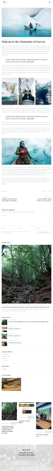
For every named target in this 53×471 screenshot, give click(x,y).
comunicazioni (5, 354)
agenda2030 (31, 415)
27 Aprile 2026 (12, 326)
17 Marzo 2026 (39, 432)
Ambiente (30, 416)
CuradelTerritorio (27, 305)
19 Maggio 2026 (5, 305)
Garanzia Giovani (6, 356)
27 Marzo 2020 (5, 39)
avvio (33, 417)
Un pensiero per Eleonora (14, 342)
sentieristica (42, 305)
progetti (4, 358)
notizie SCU (36, 305)
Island (12, 39)
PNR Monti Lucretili (31, 466)
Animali (29, 417)
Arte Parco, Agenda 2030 (14, 335)
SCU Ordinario (5, 360)
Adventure (4, 191)
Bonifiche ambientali (16, 305)
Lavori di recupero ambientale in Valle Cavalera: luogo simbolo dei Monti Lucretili (28, 321)
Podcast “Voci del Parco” (14, 328)
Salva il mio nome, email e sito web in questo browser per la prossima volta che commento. (16, 232)
